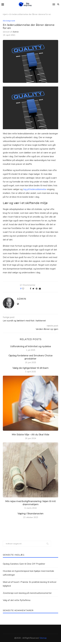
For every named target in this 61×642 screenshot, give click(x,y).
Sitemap (43, 638)
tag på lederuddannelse (35, 189)
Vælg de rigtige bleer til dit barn (30, 368)
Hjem (5, 14)
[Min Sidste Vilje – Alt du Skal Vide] (30, 403)
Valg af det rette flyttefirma (16, 600)
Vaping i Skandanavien (30, 513)
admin (16, 31)
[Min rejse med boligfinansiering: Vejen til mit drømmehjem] (30, 469)
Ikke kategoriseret (9, 21)
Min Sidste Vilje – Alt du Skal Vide (30, 434)
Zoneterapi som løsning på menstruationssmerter (27, 593)
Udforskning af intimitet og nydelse (30, 346)
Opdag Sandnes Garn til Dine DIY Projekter (24, 563)
